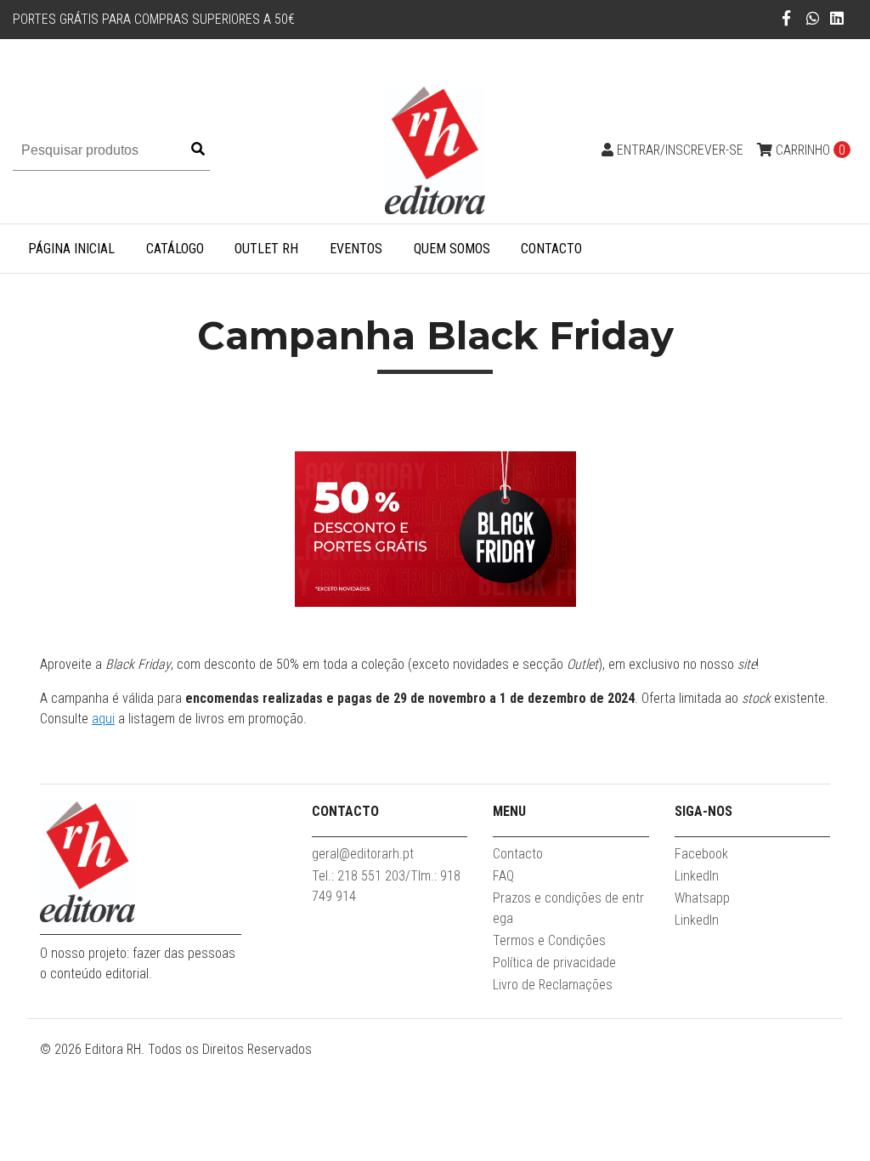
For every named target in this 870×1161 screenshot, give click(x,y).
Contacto (551, 249)
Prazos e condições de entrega (568, 908)
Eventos (356, 249)
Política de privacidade (554, 962)
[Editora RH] (435, 149)
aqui (103, 719)
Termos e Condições (549, 940)
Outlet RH (266, 249)
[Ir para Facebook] (786, 18)
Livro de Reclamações (553, 985)
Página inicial (71, 249)
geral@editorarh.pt (363, 854)
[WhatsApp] (813, 18)
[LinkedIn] (837, 18)
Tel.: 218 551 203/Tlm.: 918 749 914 (386, 886)
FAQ (503, 876)
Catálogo (175, 249)
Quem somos (452, 249)
